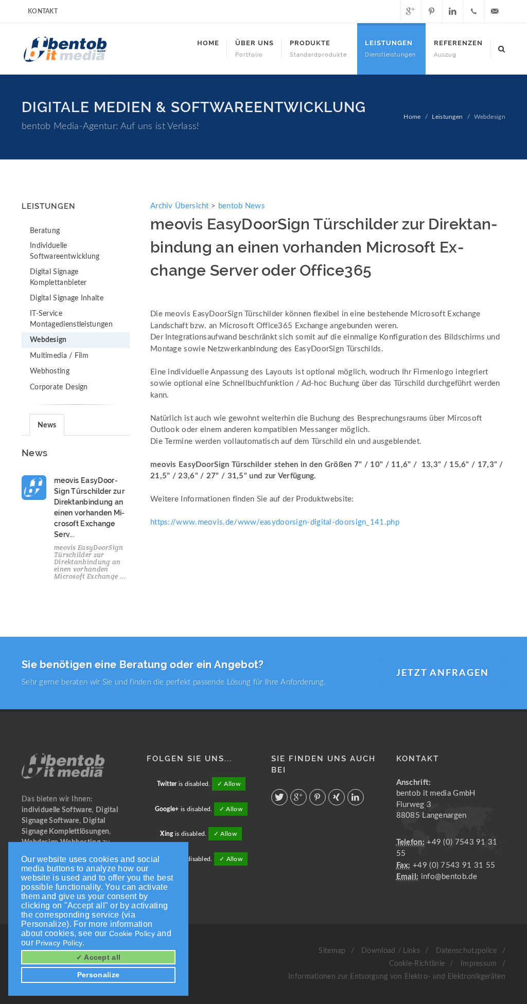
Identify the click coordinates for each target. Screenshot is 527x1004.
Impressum (479, 963)
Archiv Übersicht (179, 206)
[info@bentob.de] (495, 11)
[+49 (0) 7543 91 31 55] (474, 11)
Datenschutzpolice (466, 951)
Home (411, 117)
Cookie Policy (132, 933)
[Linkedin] (453, 11)
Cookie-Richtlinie (417, 963)
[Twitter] (389, 11)
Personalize (98, 975)
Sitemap (332, 951)
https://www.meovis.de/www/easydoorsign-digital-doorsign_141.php (274, 522)
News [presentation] (47, 425)
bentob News (241, 206)
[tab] (46, 424)
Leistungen (447, 117)
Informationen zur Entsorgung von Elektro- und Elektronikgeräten (396, 976)
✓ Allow (228, 784)
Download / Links (390, 951)
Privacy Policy (59, 943)
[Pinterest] (431, 11)
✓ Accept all (98, 957)
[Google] (410, 11)
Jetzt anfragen (442, 673)
